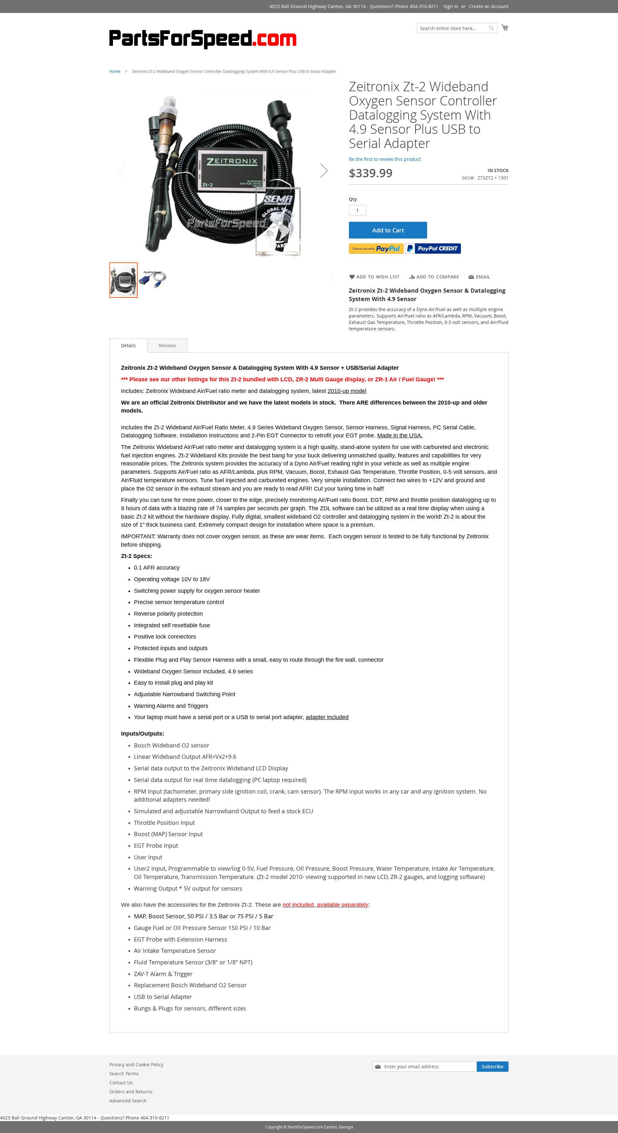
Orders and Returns (131, 1092)
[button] (324, 170)
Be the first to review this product (385, 159)
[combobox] (457, 28)
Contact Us (121, 1082)
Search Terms (124, 1073)
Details (128, 345)
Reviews (167, 345)
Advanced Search (128, 1101)
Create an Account (489, 6)
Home (114, 71)
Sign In (451, 6)
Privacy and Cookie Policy (136, 1064)
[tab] (128, 345)
